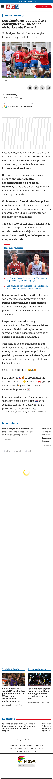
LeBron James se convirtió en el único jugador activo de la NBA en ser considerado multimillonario (13, 695)
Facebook (29, 87)
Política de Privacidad (18, 748)
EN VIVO (44, 7)
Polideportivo (14, 15)
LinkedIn (42, 87)
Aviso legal (39, 745)
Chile (8, 451)
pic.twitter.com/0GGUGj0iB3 (19, 408)
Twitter (36, 87)
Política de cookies (36, 748)
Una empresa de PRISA (26, 759)
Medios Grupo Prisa (26, 765)
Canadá (18, 451)
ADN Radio (12, 6)
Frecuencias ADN (26, 745)
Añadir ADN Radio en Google (20, 106)
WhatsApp (48, 87)
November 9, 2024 (40, 411)
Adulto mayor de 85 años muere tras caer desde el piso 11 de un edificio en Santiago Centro (17, 432)
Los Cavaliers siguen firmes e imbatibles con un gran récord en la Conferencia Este (39, 694)
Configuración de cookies (26, 751)
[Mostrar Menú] (2, 6)
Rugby (30, 451)
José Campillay (9, 94)
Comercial (13, 745)
